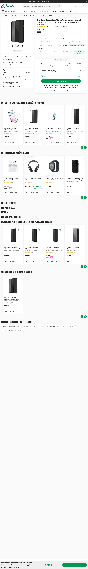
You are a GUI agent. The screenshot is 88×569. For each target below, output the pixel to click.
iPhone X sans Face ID (8, 330)
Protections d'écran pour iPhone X (11, 326)
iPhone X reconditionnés (52, 326)
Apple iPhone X (51, 15)
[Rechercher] (60, 6)
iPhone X (40, 326)
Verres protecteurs (40, 15)
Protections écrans (29, 15)
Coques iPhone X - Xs (29, 326)
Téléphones (4, 15)
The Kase (27, 72)
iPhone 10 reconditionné (68, 326)
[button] (26, 46)
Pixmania (62, 59)
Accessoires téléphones (16, 15)
